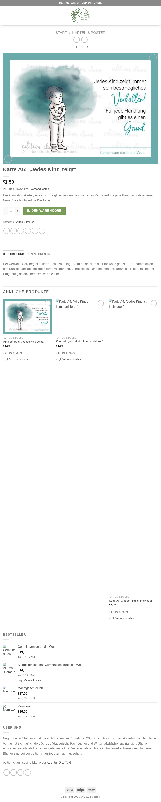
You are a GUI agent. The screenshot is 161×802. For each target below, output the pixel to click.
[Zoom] (8, 159)
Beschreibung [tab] (13, 254)
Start (61, 32)
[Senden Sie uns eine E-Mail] (28, 772)
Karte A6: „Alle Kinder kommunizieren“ (79, 341)
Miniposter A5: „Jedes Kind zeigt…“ (25, 341)
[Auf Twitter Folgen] (20, 772)
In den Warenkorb (44, 210)
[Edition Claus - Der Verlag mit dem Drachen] (80, 15)
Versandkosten (40, 188)
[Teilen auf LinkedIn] (42, 231)
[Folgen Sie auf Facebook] (6, 772)
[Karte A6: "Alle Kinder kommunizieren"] (80, 316)
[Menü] (5, 15)
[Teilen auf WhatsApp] (6, 231)
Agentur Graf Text (59, 762)
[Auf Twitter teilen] (20, 231)
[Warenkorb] (156, 15)
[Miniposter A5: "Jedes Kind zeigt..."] (27, 316)
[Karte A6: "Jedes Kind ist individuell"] (133, 446)
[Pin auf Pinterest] (35, 231)
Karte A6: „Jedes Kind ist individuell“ (131, 600)
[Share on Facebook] (13, 231)
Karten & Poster (88, 32)
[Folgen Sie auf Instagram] (13, 772)
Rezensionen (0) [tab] (38, 254)
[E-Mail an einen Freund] (28, 231)
